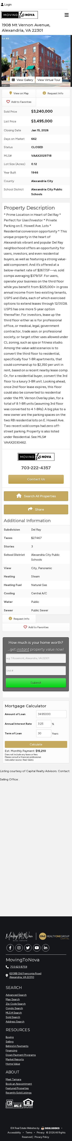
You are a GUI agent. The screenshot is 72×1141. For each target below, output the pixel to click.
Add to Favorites (21, 102)
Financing (11, 1050)
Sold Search (13, 1017)
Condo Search (14, 1008)
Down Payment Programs (21, 1055)
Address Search (15, 1021)
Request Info (55, 93)
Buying (10, 1037)
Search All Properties (39, 496)
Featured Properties (17, 1088)
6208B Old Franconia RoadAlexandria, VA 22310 (25, 975)
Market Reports (15, 1059)
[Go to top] (62, 1117)
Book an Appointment (19, 1083)
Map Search (13, 999)
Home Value (13, 1063)
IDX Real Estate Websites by (25, 1128)
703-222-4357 (36, 467)
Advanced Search (16, 995)
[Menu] (66, 14)
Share (39, 509)
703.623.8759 (18, 966)
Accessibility (14, 1132)
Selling (9, 1041)
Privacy (40, 1132)
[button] (3, 61)
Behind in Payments (17, 1046)
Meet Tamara (13, 1079)
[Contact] (61, 1108)
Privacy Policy (42, 1137)
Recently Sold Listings (19, 1092)
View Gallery (25, 80)
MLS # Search (14, 1012)
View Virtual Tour (48, 80)
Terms (28, 1132)
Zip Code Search (16, 1003)
